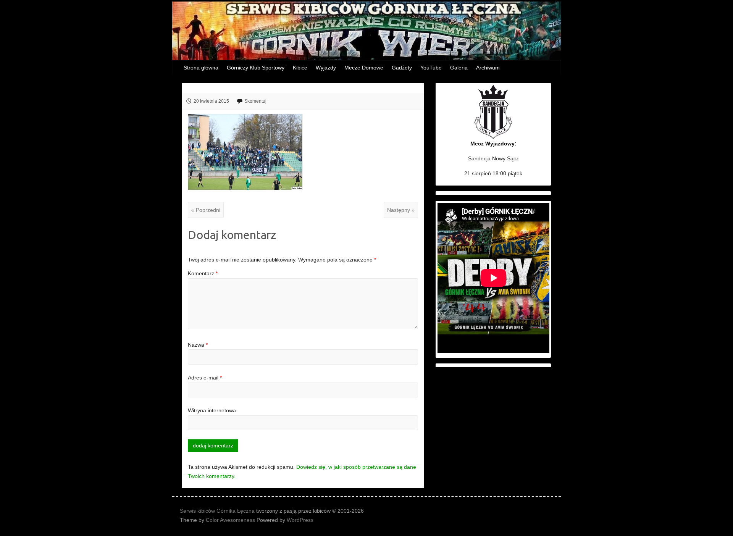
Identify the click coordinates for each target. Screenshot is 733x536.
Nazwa (198, 345)
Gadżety (402, 68)
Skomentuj (255, 101)
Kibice (300, 68)
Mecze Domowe (363, 68)
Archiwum (488, 68)
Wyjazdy (326, 68)
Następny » (401, 210)
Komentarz (203, 273)
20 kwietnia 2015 (211, 101)
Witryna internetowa (212, 410)
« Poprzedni (205, 210)
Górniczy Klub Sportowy (255, 68)
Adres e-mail (205, 378)
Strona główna (201, 68)
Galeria (459, 68)
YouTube (431, 68)
